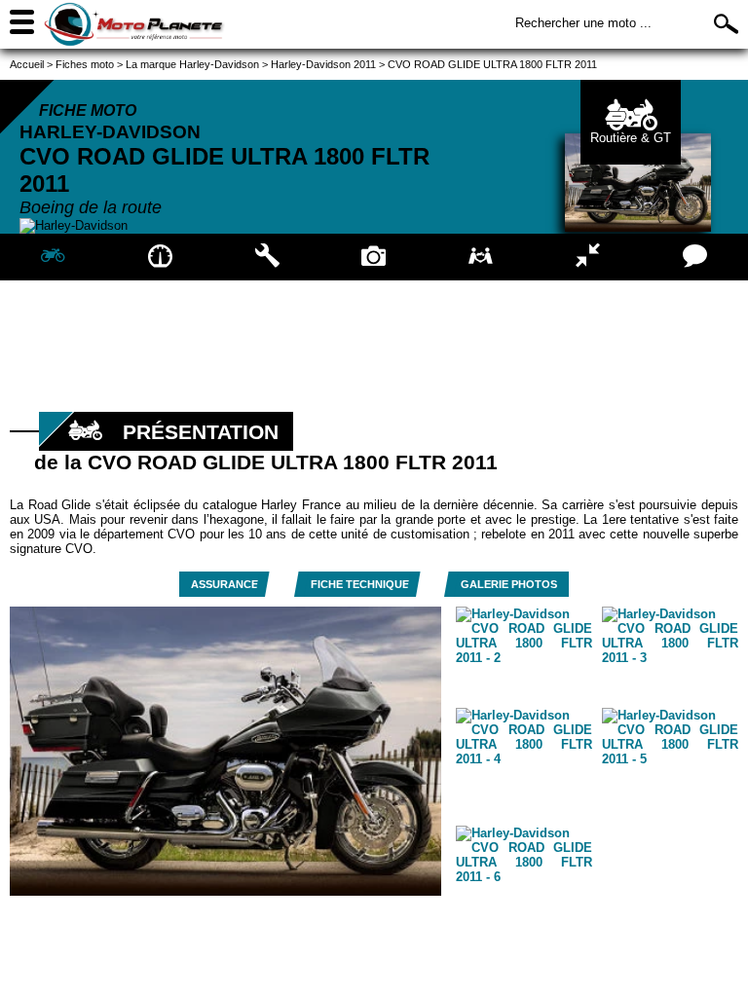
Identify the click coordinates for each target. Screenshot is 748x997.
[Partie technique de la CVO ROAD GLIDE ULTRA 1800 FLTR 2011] (266, 257)
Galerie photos (509, 584)
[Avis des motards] (694, 257)
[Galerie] (374, 257)
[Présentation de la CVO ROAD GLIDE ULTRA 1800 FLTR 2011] (53, 257)
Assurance (224, 584)
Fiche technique (360, 584)
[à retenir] (160, 257)
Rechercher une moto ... (583, 23)
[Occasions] (481, 257)
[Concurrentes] (588, 257)
